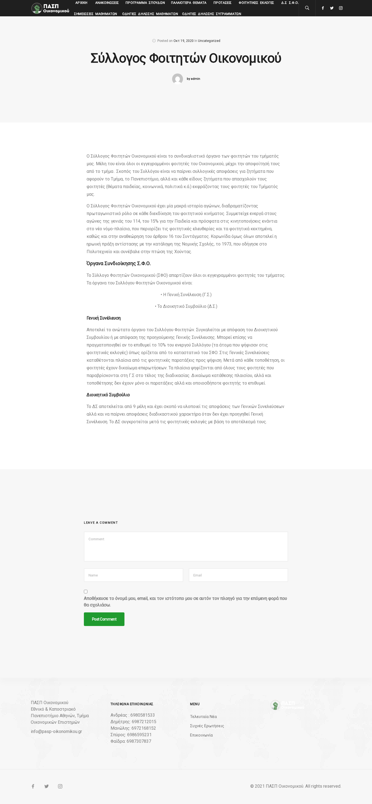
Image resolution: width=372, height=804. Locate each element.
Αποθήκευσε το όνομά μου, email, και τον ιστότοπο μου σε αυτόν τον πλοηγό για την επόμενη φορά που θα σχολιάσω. (185, 601)
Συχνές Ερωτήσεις (207, 725)
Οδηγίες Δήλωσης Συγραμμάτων (211, 14)
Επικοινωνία (201, 735)
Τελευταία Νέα (203, 716)
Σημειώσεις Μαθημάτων (95, 14)
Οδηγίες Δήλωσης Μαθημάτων (150, 14)
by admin (193, 79)
